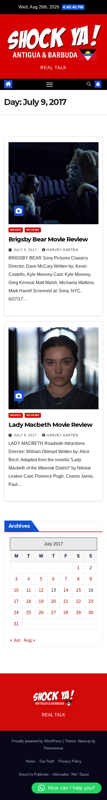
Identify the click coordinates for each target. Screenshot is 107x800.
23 (90, 601)
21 (65, 601)
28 (65, 612)
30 (90, 612)
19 (41, 601)
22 (78, 601)
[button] (89, 84)
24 (16, 612)
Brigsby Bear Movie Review (48, 239)
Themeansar (53, 748)
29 (78, 612)
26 (41, 612)
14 (65, 590)
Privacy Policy (69, 761)
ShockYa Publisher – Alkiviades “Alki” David (54, 774)
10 (16, 590)
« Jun (15, 640)
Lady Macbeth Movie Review (50, 424)
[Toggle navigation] (50, 84)
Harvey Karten (62, 250)
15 (78, 590)
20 (53, 601)
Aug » (29, 640)
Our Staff (47, 761)
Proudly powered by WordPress (37, 741)
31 (16, 623)
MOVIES (15, 229)
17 (16, 601)
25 (28, 612)
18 (28, 601)
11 (28, 590)
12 (41, 590)
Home (30, 761)
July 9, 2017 (26, 250)
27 (53, 612)
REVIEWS (32, 229)
